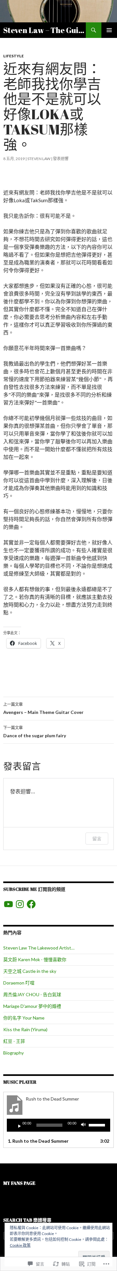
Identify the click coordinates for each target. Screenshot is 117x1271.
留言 (96, 838)
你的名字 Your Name (24, 1017)
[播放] (17, 1125)
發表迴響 (61, 158)
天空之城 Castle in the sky (29, 971)
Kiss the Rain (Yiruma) (25, 1029)
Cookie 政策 (20, 1245)
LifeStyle (13, 55)
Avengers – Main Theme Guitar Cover (43, 708)
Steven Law (38, 158)
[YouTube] (8, 904)
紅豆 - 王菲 (14, 1041)
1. (38, 1141)
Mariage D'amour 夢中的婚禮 (32, 1006)
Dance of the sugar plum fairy (34, 731)
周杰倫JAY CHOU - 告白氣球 (32, 994)
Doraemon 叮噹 (18, 982)
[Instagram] (20, 904)
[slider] (98, 1124)
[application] (58, 1125)
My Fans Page (19, 1183)
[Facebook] (31, 904)
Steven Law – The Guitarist (44, 30)
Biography (13, 1052)
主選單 (109, 30)
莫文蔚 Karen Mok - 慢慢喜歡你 (34, 959)
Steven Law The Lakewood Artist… (38, 947)
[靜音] (85, 1125)
